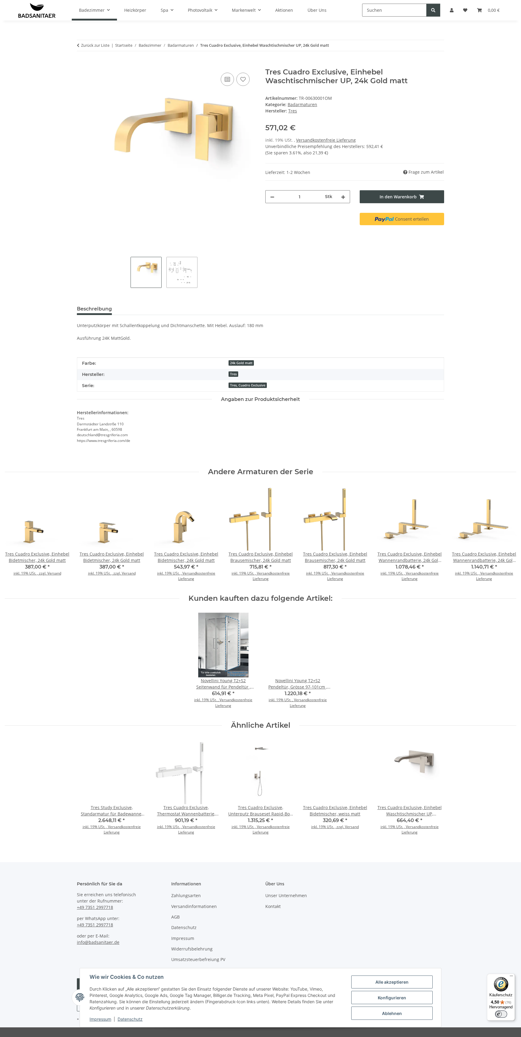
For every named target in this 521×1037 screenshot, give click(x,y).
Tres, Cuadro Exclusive (247, 385)
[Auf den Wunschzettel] (243, 79)
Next (506, 535)
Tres (233, 374)
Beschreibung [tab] (94, 309)
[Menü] (511, 977)
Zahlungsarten (186, 895)
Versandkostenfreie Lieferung (326, 140)
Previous (15, 535)
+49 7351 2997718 (95, 907)
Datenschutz (130, 1019)
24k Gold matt (241, 363)
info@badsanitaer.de (98, 942)
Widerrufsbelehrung (192, 949)
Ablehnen (392, 1013)
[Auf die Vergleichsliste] (227, 79)
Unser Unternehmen (286, 895)
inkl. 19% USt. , (169, 573)
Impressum (100, 1019)
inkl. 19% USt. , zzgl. (30, 573)
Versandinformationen (194, 906)
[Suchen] (433, 10)
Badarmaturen (302, 104)
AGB (175, 917)
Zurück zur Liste (95, 45)
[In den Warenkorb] (82, 64)
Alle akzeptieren (392, 982)
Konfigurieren (392, 997)
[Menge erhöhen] (343, 197)
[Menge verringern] (272, 197)
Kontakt (273, 906)
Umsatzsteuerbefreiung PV (198, 959)
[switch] (501, 1014)
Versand (54, 573)
